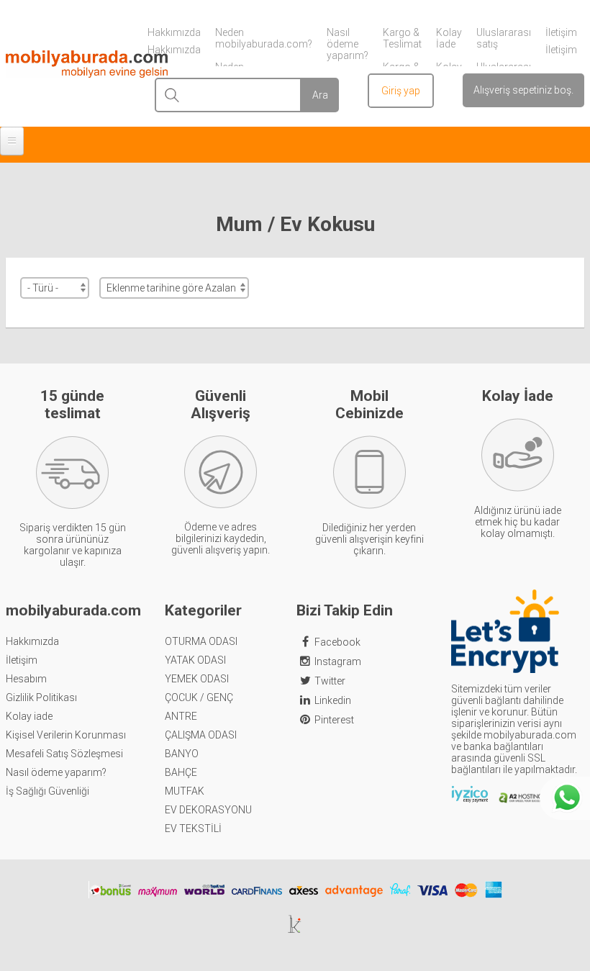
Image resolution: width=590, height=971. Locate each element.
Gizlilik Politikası (41, 697)
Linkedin (332, 700)
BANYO (182, 753)
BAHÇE (181, 772)
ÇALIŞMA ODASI (201, 735)
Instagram (337, 661)
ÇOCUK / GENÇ (199, 697)
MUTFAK (184, 791)
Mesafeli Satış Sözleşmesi (64, 753)
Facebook (337, 642)
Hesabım (26, 679)
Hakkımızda (32, 641)
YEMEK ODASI (197, 679)
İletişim (21, 660)
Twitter (329, 681)
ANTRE (181, 716)
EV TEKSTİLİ (193, 828)
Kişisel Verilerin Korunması (66, 735)
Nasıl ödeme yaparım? (56, 772)
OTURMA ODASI (201, 641)
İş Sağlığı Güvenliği (47, 791)
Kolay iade (29, 716)
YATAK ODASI (195, 660)
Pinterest (334, 720)
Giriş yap (400, 90)
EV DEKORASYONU (208, 810)
